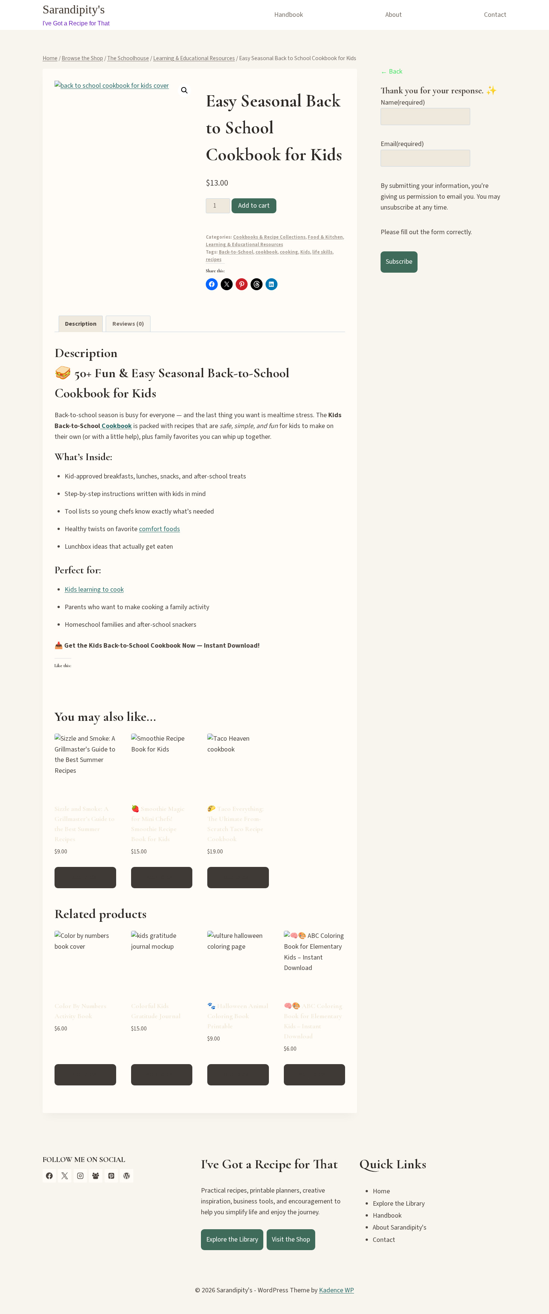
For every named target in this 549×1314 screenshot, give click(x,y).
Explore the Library (232, 1239)
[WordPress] (126, 1176)
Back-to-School (236, 252)
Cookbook (116, 426)
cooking (289, 252)
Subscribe (399, 261)
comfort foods (159, 529)
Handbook (288, 14)
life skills (322, 252)
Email (402, 144)
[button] (184, 90)
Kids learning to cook (94, 589)
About (393, 14)
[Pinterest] (111, 1176)
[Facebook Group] (95, 1176)
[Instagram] (80, 1176)
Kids (305, 252)
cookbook (266, 252)
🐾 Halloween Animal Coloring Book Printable (237, 1016)
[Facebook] (49, 1176)
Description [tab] (80, 323)
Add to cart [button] (85, 877)
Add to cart (254, 205)
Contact (495, 14)
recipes (213, 259)
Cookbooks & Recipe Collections (269, 237)
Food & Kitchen (325, 237)
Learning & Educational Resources (244, 244)
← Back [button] (391, 71)
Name (403, 102)
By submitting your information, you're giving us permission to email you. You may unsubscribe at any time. (440, 196)
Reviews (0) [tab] (128, 323)
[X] (64, 1176)
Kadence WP (336, 1290)
